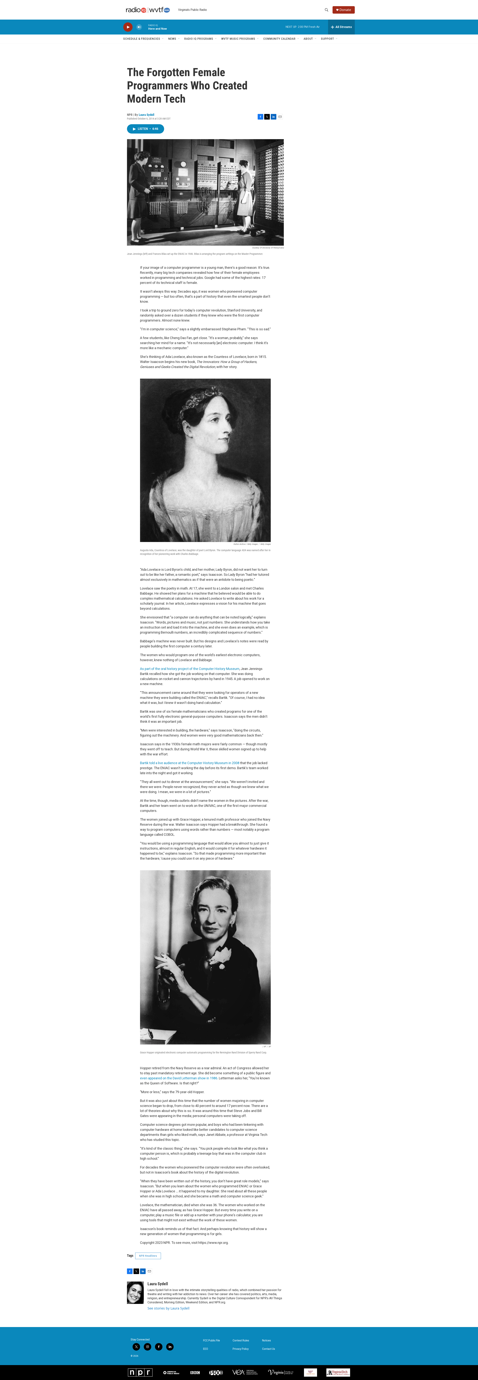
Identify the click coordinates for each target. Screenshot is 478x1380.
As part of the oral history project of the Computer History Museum (189, 669)
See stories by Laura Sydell (169, 1308)
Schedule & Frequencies (141, 38)
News (172, 38)
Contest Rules (241, 1340)
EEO (205, 1349)
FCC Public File (211, 1340)
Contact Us (268, 1349)
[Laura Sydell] (135, 1293)
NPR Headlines (148, 1255)
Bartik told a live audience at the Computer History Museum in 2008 (190, 763)
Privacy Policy (241, 1349)
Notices (266, 1340)
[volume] (139, 27)
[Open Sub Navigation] (163, 38)
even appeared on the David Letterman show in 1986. (179, 1078)
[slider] (145, 27)
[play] (128, 27)
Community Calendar (279, 38)
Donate (345, 10)
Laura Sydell (146, 115)
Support (327, 38)
